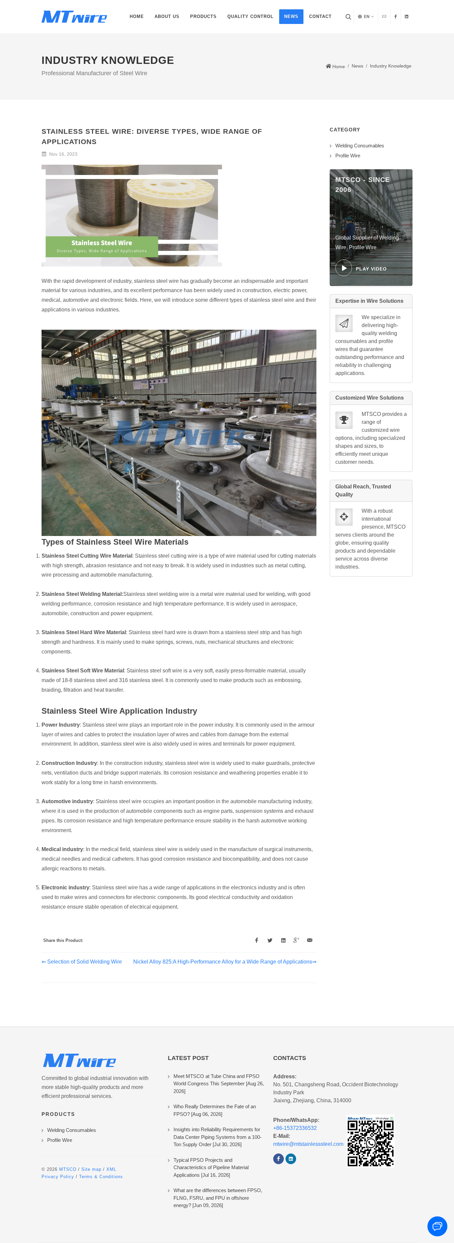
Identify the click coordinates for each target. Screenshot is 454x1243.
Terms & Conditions (101, 1176)
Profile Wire (59, 1140)
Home (338, 66)
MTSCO (67, 1169)
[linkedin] (290, 1159)
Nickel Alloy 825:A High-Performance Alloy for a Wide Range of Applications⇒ (224, 962)
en (366, 16)
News (357, 66)
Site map (91, 1169)
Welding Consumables (71, 1130)
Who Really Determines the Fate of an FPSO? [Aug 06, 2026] (214, 1110)
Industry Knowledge (390, 66)
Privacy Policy (58, 1176)
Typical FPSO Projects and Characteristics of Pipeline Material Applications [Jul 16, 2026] (211, 1167)
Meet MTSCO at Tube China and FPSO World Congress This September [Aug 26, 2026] (218, 1083)
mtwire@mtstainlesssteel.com (308, 1144)
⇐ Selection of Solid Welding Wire (82, 962)
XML (111, 1169)
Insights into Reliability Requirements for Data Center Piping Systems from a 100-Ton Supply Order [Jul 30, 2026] (217, 1137)
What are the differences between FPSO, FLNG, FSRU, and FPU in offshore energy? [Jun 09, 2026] (217, 1197)
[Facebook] (278, 1159)
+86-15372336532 (295, 1128)
